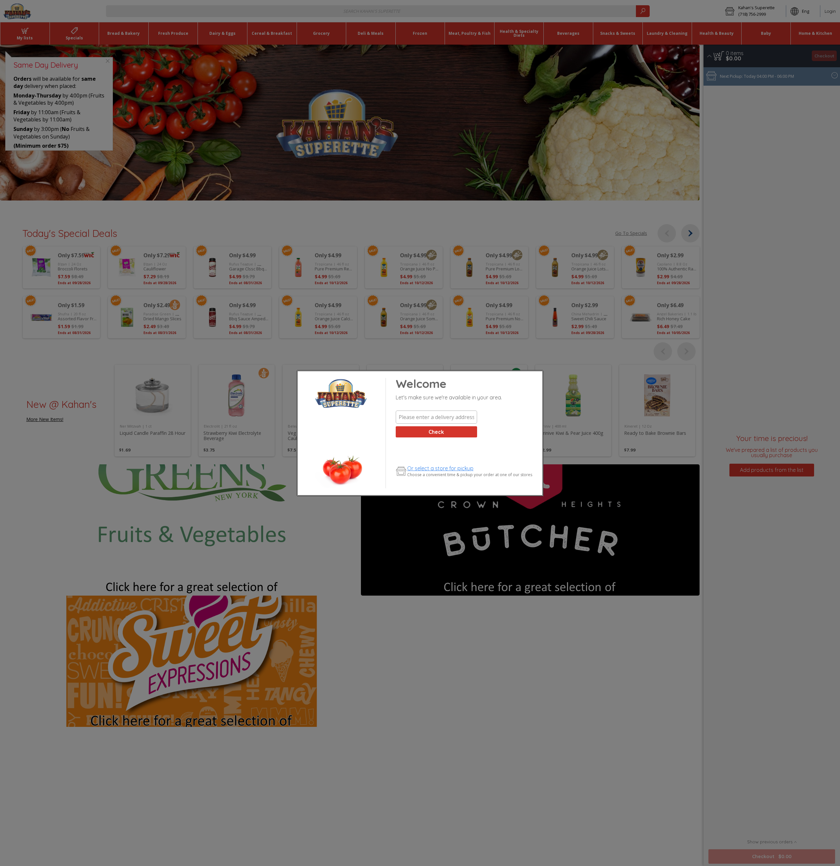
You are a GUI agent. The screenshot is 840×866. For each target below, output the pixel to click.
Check (436, 432)
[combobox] (436, 417)
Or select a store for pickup (440, 468)
